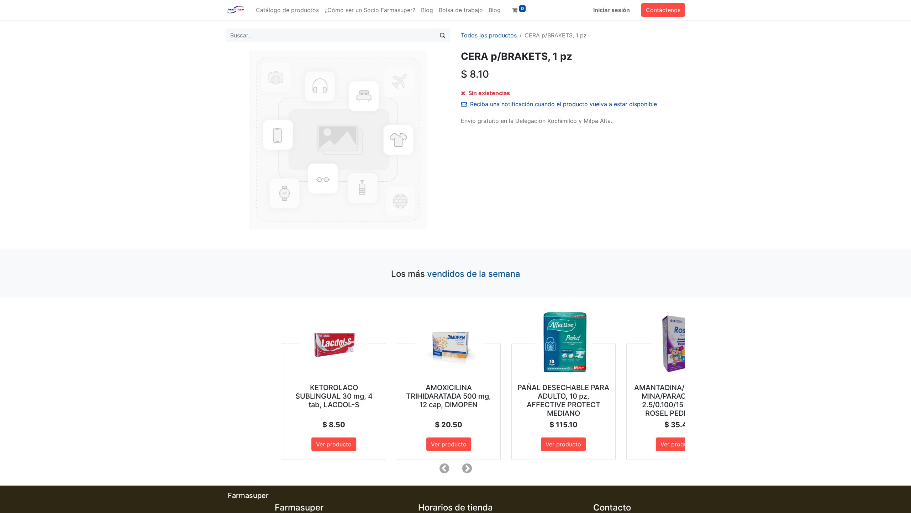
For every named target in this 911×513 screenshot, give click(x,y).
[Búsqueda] (442, 35)
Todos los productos (489, 35)
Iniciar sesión (611, 10)
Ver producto (283, 444)
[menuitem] (287, 10)
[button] (444, 468)
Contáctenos (663, 10)
